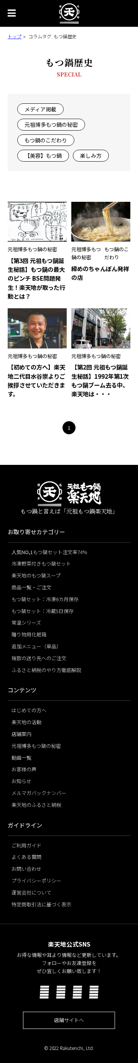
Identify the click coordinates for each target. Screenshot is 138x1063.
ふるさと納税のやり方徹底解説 (46, 670)
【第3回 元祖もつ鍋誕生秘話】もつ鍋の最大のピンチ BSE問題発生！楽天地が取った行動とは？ (36, 278)
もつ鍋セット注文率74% (49, 552)
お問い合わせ (26, 868)
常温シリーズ (26, 622)
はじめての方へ (29, 710)
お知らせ (21, 781)
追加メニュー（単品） (36, 646)
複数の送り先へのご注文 (39, 658)
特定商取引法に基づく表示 (41, 904)
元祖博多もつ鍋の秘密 (51, 124)
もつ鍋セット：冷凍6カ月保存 (45, 599)
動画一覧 (21, 757)
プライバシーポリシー (36, 880)
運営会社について (31, 892)
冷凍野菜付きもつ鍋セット (41, 563)
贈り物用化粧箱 (29, 634)
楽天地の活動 (26, 722)
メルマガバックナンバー (39, 792)
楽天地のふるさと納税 (36, 804)
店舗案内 (21, 734)
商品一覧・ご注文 (31, 587)
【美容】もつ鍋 (43, 155)
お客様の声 (24, 769)
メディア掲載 (40, 109)
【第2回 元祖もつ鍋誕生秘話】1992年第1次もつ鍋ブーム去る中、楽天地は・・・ (100, 380)
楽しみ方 (91, 155)
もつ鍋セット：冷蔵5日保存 (43, 611)
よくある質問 (26, 856)
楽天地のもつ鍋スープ (36, 575)
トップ (14, 36)
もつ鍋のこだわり (46, 140)
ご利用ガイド (26, 845)
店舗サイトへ (69, 1020)
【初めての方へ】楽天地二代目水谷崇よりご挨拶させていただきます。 (36, 380)
